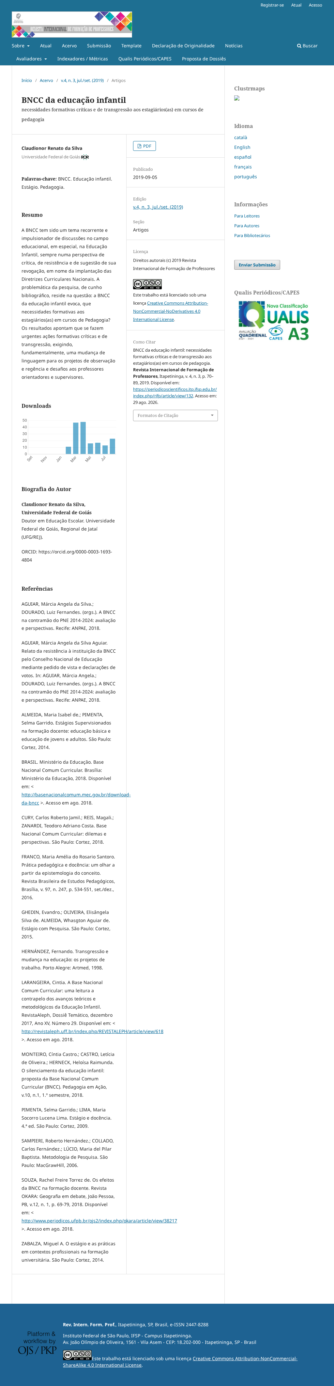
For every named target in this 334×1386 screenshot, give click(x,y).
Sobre (19, 45)
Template (131, 45)
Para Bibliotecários (252, 235)
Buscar (309, 45)
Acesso (315, 5)
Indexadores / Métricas (82, 59)
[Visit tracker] (236, 99)
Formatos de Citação (158, 415)
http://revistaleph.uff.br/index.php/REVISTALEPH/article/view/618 (92, 1031)
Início (27, 80)
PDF (146, 146)
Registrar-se (272, 5)
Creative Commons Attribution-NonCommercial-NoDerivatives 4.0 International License (170, 311)
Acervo (69, 45)
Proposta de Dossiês (204, 59)
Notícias (234, 45)
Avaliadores (29, 59)
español (242, 157)
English (242, 147)
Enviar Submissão (257, 265)
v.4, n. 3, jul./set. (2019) (82, 80)
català (240, 137)
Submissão (99, 45)
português (245, 176)
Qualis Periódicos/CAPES (145, 59)
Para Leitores (247, 216)
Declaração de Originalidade (183, 45)
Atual (46, 45)
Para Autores (246, 226)
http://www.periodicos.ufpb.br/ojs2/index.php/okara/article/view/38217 (99, 1221)
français (243, 167)
